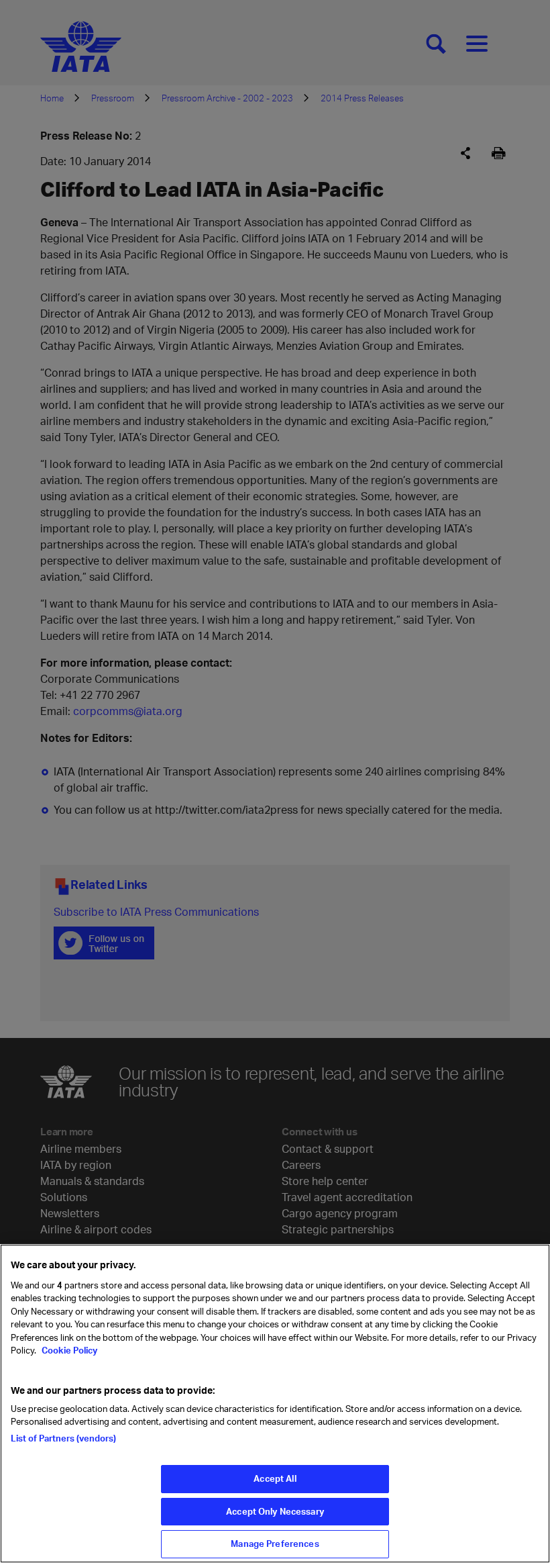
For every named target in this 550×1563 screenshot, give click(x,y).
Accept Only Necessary (275, 1511)
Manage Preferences (275, 1543)
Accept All (275, 1478)
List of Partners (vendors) (63, 1438)
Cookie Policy (68, 1350)
